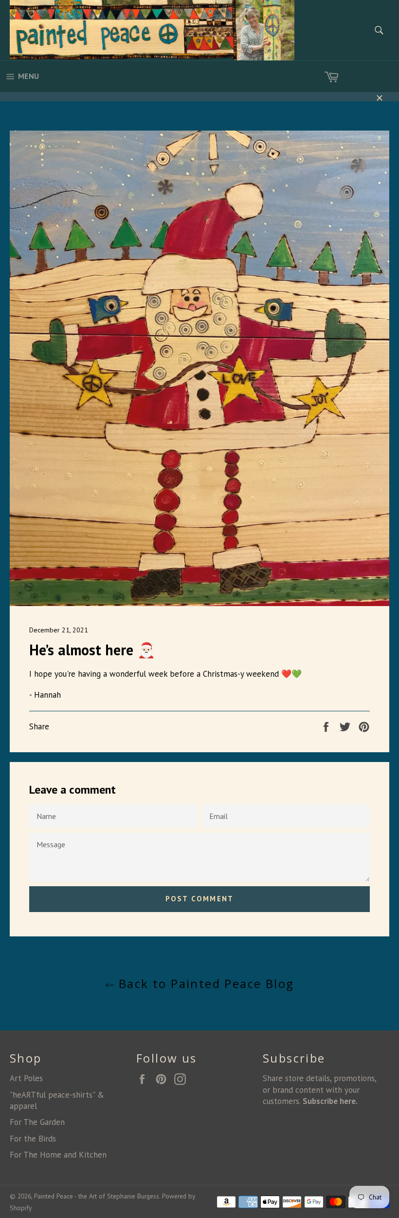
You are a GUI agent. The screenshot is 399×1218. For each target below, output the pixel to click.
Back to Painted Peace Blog (204, 983)
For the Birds (33, 1138)
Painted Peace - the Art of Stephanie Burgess (96, 1196)
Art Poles (26, 1078)
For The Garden (37, 1122)
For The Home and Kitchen (58, 1154)
